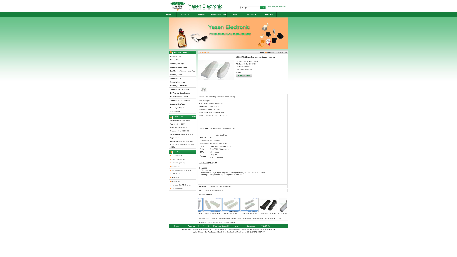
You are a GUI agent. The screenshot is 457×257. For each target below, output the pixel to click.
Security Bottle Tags (178, 67)
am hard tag (175, 177)
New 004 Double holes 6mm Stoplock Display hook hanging (231, 219)
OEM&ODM (268, 14)
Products (201, 14)
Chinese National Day (259, 219)
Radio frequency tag (178, 159)
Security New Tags (177, 104)
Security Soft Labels (178, 86)
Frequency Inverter (234, 229)
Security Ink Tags (177, 63)
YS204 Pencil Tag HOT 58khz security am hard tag (222, 214)
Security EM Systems (178, 108)
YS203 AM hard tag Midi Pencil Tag (203, 214)
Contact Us (251, 14)
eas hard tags (175, 181)
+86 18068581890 (183, 131)
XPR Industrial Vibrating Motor (202, 229)
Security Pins (175, 78)
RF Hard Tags (175, 60)
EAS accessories (176, 155)
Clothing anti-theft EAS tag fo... (181, 185)
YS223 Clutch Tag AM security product (219, 187)
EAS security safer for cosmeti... (181, 170)
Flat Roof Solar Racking (268, 229)
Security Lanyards (177, 82)
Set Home (271, 7)
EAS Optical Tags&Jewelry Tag (182, 71)
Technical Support (218, 14)
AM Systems (175, 111)
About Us (185, 14)
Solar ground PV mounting (250, 229)
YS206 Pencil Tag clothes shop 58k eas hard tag (259, 214)
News (235, 14)
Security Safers (176, 75)
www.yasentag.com (187, 134)
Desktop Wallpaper (220, 229)
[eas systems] (177, 10)
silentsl (176, 138)
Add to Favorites (281, 7)
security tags (175, 166)
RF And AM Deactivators (180, 93)
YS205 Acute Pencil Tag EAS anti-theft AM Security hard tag (240, 214)
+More (193, 117)
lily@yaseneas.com (180, 127)
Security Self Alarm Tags (180, 100)
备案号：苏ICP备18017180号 (256, 232)
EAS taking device (177, 189)
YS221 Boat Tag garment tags (213, 190)
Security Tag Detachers (179, 89)
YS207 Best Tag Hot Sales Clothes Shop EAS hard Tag (277, 214)
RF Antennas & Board (179, 97)
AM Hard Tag (175, 56)
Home (168, 14)
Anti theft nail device (177, 174)
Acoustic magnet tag (178, 163)
